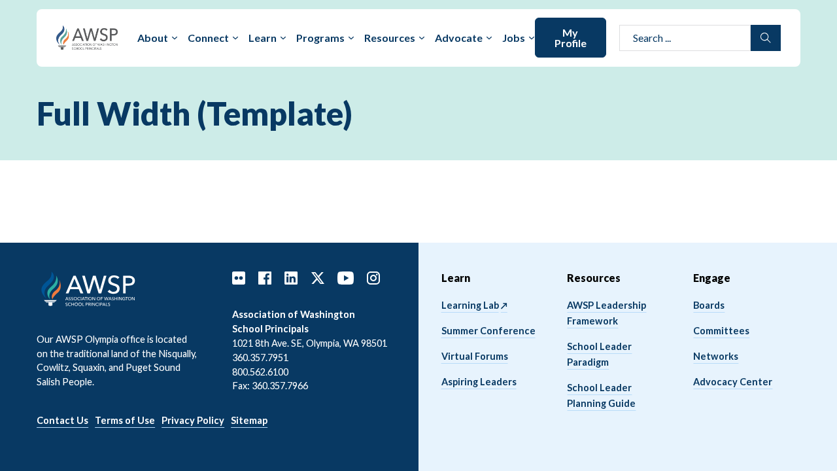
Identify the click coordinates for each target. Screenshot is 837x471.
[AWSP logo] (87, 36)
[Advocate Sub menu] (489, 38)
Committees (721, 330)
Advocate (459, 37)
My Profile (571, 37)
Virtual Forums (474, 356)
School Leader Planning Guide (601, 395)
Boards (709, 305)
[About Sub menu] (174, 38)
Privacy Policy (193, 420)
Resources (389, 37)
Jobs (513, 37)
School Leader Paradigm (599, 354)
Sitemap (249, 420)
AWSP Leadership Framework (606, 313)
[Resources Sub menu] (421, 38)
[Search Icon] (766, 38)
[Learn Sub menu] (283, 38)
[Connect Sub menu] (235, 38)
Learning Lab (470, 305)
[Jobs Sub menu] (531, 38)
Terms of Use (125, 420)
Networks (715, 356)
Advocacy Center (732, 381)
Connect (208, 37)
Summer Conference (488, 330)
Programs (320, 37)
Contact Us (62, 420)
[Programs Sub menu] (351, 38)
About (152, 37)
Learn (262, 37)
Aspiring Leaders (479, 381)
